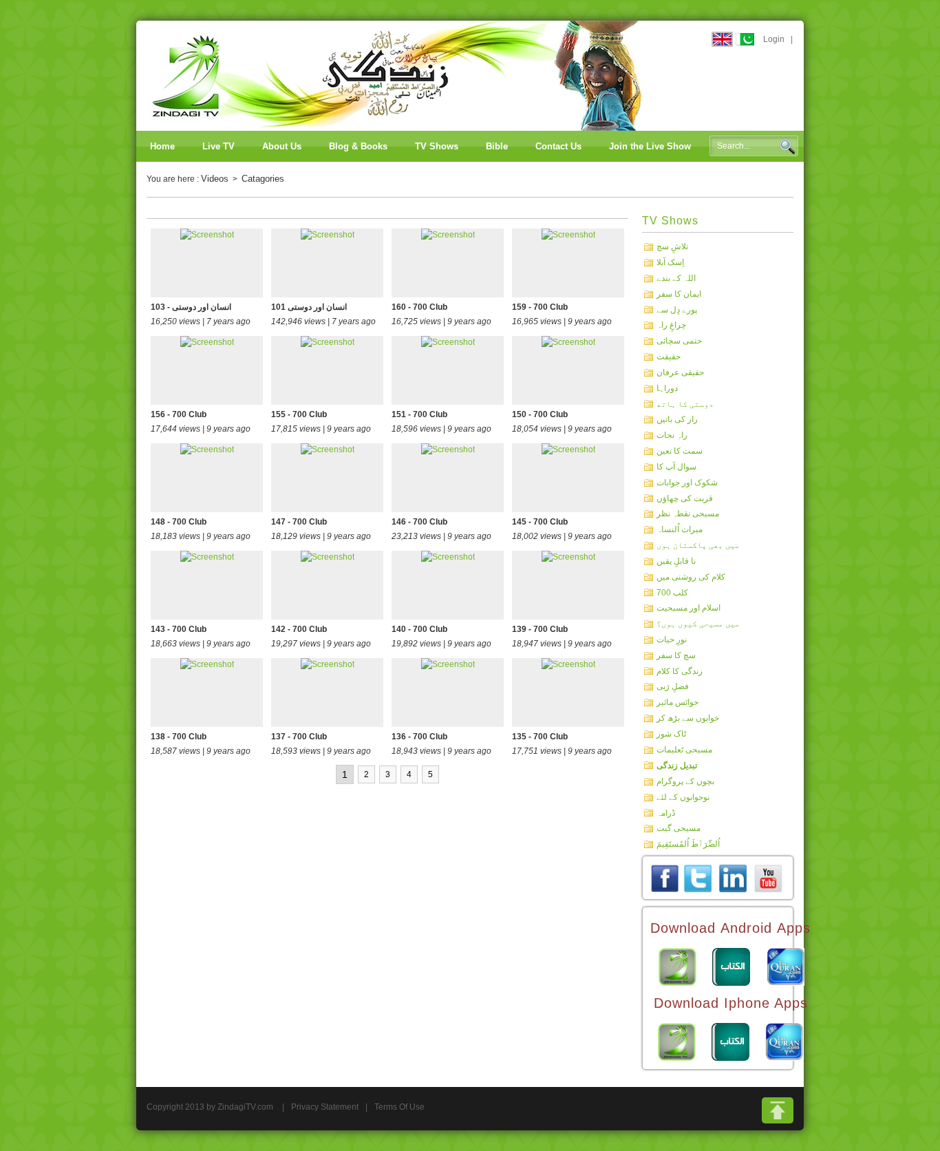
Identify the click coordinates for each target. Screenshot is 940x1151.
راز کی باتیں (677, 419)
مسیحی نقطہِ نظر (687, 513)
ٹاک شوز (671, 734)
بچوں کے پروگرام (685, 781)
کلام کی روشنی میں (690, 577)
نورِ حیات (671, 639)
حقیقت (668, 356)
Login (773, 39)
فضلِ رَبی (672, 686)
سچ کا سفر (676, 655)
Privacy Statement (325, 1107)
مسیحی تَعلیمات (684, 749)
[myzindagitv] (768, 878)
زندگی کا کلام (679, 670)
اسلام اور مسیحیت (688, 608)
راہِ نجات (671, 435)
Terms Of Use (399, 1107)
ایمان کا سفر (678, 294)
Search (787, 146)
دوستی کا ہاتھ (685, 403)
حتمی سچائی (679, 341)
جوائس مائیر (677, 702)
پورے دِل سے (676, 309)
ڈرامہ (665, 812)
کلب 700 (672, 592)
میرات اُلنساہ (679, 529)
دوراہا (667, 388)
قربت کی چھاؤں (684, 498)
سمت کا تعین (679, 451)
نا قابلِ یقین (676, 561)
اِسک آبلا (670, 262)
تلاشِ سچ (672, 246)
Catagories (263, 178)
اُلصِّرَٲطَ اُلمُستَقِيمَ (688, 844)
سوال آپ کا (676, 467)
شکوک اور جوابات (687, 482)
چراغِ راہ (671, 325)
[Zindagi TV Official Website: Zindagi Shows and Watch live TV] (397, 75)
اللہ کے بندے (676, 278)
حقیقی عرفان (680, 372)
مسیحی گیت (678, 828)
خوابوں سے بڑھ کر (687, 718)
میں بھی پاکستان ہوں (698, 545)
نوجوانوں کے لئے (682, 797)
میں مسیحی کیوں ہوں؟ (698, 624)
